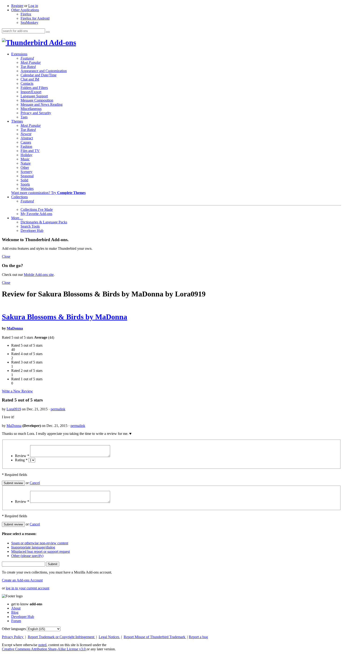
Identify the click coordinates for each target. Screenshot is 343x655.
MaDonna (15, 328)
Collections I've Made (37, 209)
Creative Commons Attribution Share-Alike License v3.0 (44, 649)
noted (42, 645)
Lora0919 (14, 409)
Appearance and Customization (44, 71)
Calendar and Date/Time (38, 75)
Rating (21, 460)
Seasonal (27, 176)
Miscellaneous (31, 109)
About (16, 608)
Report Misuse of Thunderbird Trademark (155, 637)
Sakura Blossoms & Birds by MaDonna (64, 317)
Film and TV (30, 151)
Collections (19, 197)
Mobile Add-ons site (39, 275)
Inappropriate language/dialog (33, 547)
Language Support (34, 96)
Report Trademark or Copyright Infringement (61, 637)
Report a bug (198, 637)
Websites (27, 188)
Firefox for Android (35, 18)
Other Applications (25, 10)
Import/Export (31, 92)
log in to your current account (27, 588)
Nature (26, 163)
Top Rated (28, 67)
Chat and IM (30, 79)
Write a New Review (17, 391)
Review (22, 456)
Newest (26, 134)
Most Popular (31, 62)
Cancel (35, 483)
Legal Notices (109, 637)
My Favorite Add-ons (36, 214)
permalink (58, 409)
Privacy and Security (36, 113)
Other (25, 167)
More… (17, 218)
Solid (24, 180)
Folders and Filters (34, 88)
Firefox (26, 14)
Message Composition (37, 100)
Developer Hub (32, 230)
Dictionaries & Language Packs (44, 222)
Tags (24, 117)
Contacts (27, 83)
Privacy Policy (13, 637)
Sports (25, 184)
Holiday (26, 155)
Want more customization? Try (48, 193)
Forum (16, 621)
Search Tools (30, 226)
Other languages (14, 629)
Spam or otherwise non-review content (39, 543)
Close (6, 256)
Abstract (27, 138)
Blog (14, 612)
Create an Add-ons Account (22, 580)
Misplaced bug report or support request (40, 551)
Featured (27, 58)
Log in (33, 6)
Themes (17, 121)
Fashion (26, 146)
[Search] (48, 32)
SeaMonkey (29, 23)
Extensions (19, 54)
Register (17, 6)
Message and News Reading (42, 104)
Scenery (26, 172)
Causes (26, 142)
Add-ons (62, 42)
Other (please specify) (27, 556)
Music (25, 159)
